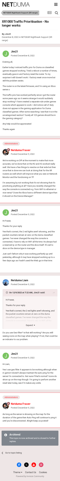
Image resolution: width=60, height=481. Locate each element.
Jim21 (8, 34)
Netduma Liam (19, 280)
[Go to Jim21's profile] (6, 54)
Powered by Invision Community (30, 476)
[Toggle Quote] (7, 292)
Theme (17, 472)
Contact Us (30, 472)
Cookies (43, 472)
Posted (23, 55)
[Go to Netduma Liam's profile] (6, 282)
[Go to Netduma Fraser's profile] (6, 152)
